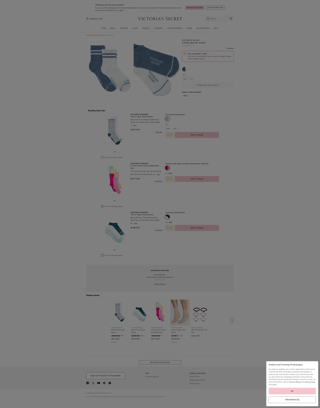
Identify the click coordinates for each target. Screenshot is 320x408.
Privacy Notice (295, 382)
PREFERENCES (292, 400)
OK (292, 391)
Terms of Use (310, 382)
